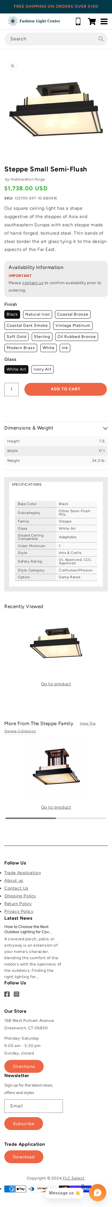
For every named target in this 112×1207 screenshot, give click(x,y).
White (49, 347)
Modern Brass (21, 347)
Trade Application (22, 872)
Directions (24, 1066)
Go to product (56, 683)
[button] (92, 21)
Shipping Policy (20, 896)
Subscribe (23, 1123)
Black (12, 314)
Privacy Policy (18, 911)
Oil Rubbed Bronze (76, 336)
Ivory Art (42, 369)
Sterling (42, 336)
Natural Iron (37, 314)
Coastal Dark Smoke (27, 325)
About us (13, 880)
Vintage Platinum (72, 325)
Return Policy (18, 903)
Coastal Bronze (72, 314)
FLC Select (73, 1178)
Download (24, 1156)
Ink (65, 347)
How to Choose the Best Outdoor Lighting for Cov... (27, 929)
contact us (32, 282)
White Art (16, 369)
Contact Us (16, 888)
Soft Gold (16, 336)
